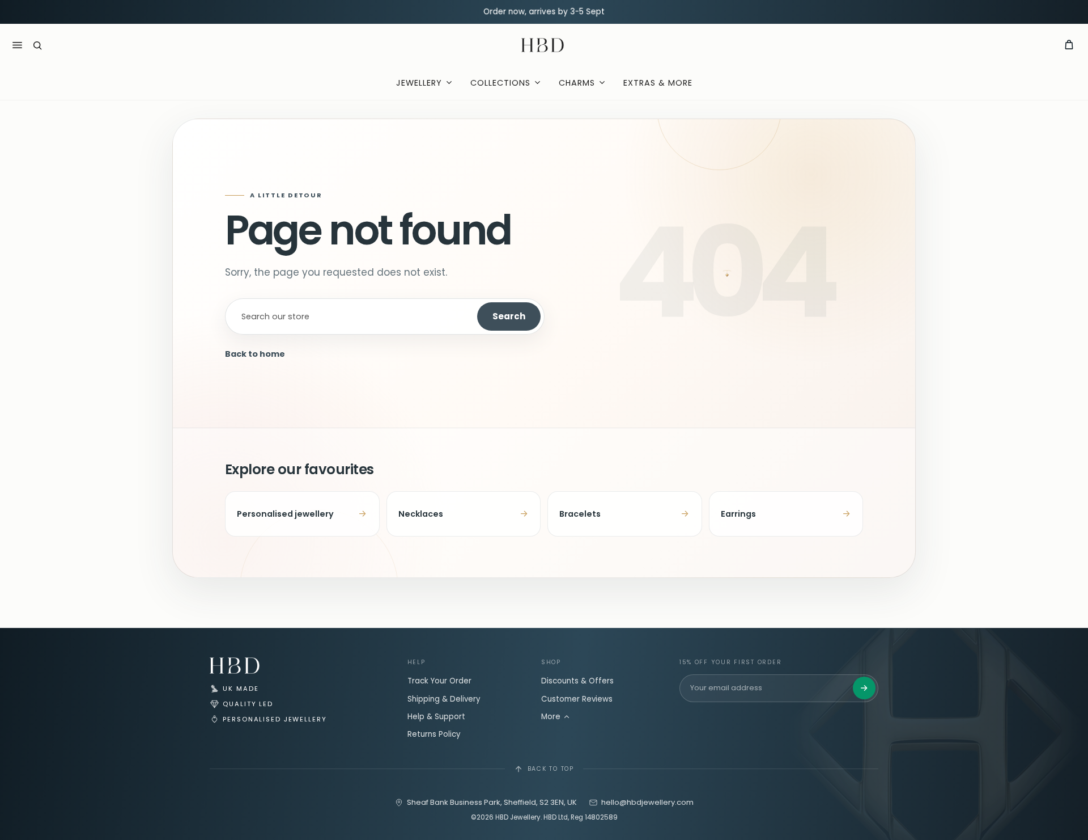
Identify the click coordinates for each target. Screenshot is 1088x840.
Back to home (255, 354)
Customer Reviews (577, 699)
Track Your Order (439, 681)
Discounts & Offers (577, 681)
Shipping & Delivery (444, 699)
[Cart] (1069, 45)
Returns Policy (434, 734)
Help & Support (436, 716)
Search (508, 316)
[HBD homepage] (235, 665)
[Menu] (17, 45)
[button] (37, 45)
